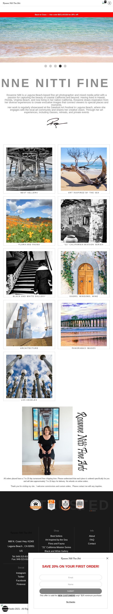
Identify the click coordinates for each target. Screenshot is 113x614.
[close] (107, 558)
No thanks (70, 602)
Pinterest (21, 584)
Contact (92, 543)
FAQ (92, 540)
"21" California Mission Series (56, 547)
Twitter (21, 577)
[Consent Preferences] (5, 609)
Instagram (21, 573)
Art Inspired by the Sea (56, 540)
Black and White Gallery (56, 551)
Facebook (21, 580)
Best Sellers (56, 536)
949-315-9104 (23, 556)
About (92, 536)
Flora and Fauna (56, 543)
